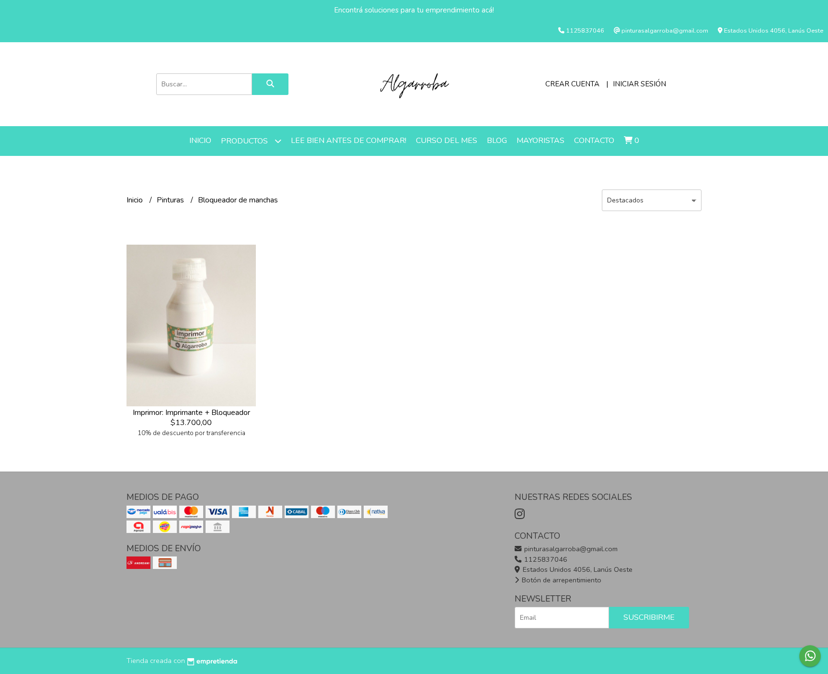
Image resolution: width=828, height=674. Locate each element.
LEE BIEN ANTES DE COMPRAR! (348, 140)
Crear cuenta (572, 84)
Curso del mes (446, 140)
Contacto (594, 140)
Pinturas (171, 200)
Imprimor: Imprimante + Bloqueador (191, 412)
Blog (497, 140)
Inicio (200, 140)
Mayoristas (540, 140)
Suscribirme (649, 617)
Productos (245, 141)
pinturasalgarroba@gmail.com (570, 549)
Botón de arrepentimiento (560, 580)
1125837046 (544, 559)
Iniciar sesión (639, 84)
